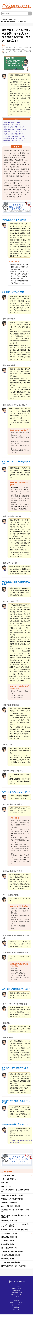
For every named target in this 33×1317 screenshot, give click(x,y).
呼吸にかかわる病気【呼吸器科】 (12, 1199)
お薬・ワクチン (6, 1186)
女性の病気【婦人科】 (8, 1240)
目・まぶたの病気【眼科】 (10, 1248)
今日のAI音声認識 (16, 1288)
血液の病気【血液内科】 (9, 1221)
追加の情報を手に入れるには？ (13, 141)
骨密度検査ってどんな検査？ (12, 122)
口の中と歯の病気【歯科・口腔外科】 (13, 1266)
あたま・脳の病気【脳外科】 (10, 1206)
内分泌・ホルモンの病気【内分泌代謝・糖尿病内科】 (15, 1216)
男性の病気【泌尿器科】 (9, 1237)
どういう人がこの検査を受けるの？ (14, 127)
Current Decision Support (16, 1292)
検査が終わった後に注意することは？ (15, 138)
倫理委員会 (16, 1307)
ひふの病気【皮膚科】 (8, 1259)
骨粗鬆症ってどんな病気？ (11, 125)
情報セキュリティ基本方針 (16, 1302)
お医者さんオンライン (16, 1294)
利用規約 (17, 1296)
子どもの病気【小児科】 (9, 1233)
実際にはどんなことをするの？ (13, 131)
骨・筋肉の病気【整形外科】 (10, 1255)
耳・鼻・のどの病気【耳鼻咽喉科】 (13, 1251)
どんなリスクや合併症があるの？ (13, 136)
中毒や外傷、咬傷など (8, 1179)
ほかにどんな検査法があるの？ (13, 134)
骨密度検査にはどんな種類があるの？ (15, 129)
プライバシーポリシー (16, 1305)
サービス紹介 (16, 1286)
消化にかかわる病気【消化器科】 (12, 1195)
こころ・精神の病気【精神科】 (11, 1262)
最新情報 (16, 1300)
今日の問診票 (16, 1290)
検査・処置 (5, 1183)
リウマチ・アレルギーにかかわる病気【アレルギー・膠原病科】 (15, 1225)
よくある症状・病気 (8, 1175)
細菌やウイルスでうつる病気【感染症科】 (15, 1230)
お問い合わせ (16, 1309)
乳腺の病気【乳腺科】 (8, 1244)
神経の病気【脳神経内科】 (10, 1202)
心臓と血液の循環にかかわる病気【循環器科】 (15, 1191)
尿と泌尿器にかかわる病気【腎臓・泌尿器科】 (15, 1211)
